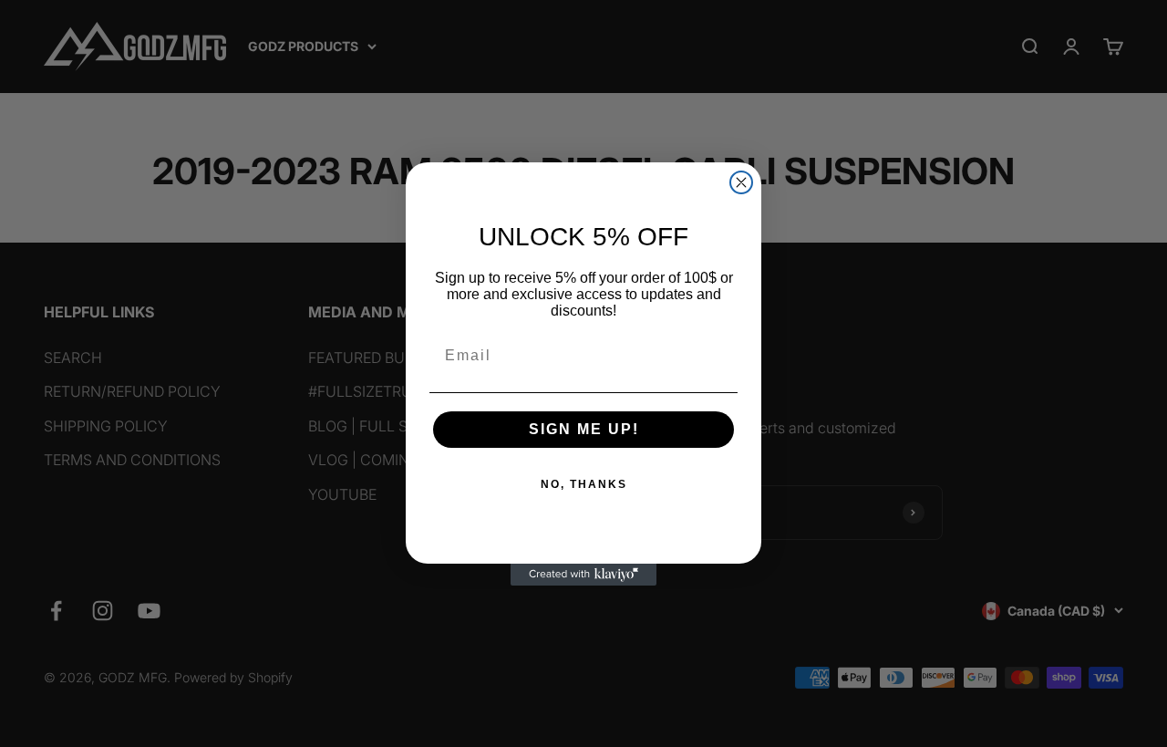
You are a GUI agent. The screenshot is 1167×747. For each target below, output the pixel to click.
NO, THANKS (584, 484)
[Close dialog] (741, 182)
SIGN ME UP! (584, 429)
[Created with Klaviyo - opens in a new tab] (583, 575)
